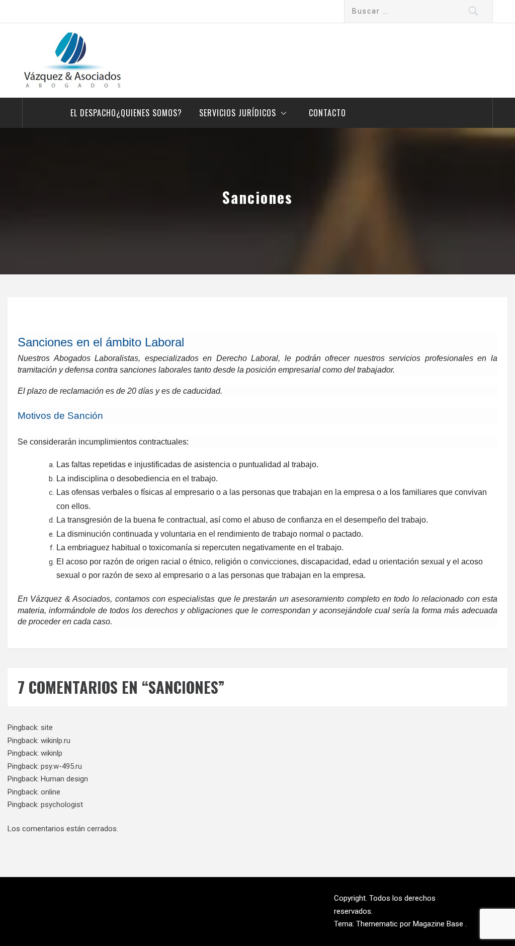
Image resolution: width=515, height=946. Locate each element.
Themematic (378, 923)
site (47, 727)
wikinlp (51, 753)
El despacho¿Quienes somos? (126, 113)
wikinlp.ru (55, 740)
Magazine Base (439, 923)
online (50, 791)
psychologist (62, 804)
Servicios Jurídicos (237, 113)
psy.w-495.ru (61, 766)
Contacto (327, 113)
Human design (64, 778)
